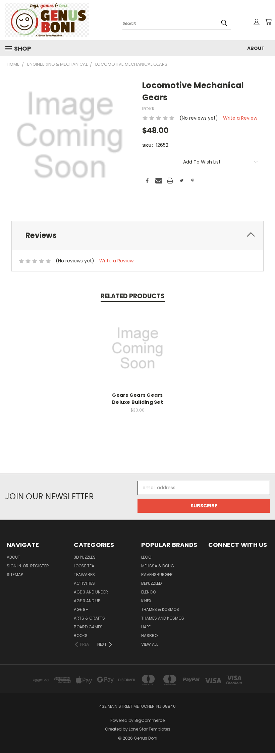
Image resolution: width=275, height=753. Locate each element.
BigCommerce (149, 720)
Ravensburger (157, 574)
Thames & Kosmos (160, 609)
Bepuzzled (151, 583)
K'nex (146, 601)
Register (39, 566)
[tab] (137, 235)
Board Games (88, 627)
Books (81, 635)
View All (149, 644)
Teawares (84, 574)
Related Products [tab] (133, 296)
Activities (84, 583)
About (256, 48)
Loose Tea (84, 566)
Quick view (137, 341)
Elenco (148, 592)
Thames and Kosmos (162, 618)
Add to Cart (137, 353)
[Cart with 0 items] (268, 21)
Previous (265, 732)
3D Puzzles (85, 557)
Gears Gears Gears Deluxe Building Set (137, 398)
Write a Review (240, 118)
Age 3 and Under (91, 592)
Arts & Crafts (89, 618)
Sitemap (15, 574)
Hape (146, 627)
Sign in (14, 566)
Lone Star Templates (149, 729)
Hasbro (149, 635)
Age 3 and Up (87, 601)
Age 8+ (81, 609)
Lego (146, 557)
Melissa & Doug (157, 566)
